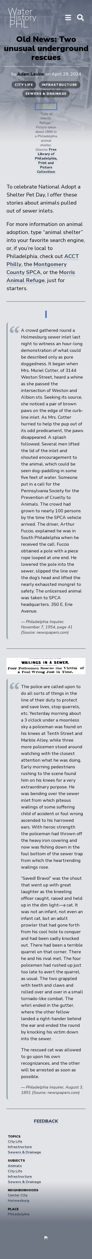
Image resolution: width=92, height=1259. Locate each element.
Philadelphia (18, 1214)
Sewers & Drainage (46, 94)
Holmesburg (18, 1200)
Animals (15, 1165)
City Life (24, 85)
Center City (17, 1195)
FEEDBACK (46, 1121)
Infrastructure (59, 85)
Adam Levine (30, 74)
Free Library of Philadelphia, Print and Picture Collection (46, 160)
